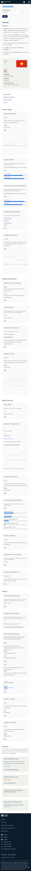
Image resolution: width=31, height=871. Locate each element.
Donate (3, 820)
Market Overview (7, 100)
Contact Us (4, 822)
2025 (5, 249)
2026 (5, 228)
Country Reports (6, 10)
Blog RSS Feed (7, 842)
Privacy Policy (4, 855)
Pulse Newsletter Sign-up (7, 825)
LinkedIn (6, 839)
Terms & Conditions (12, 855)
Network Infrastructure (8, 97)
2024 (5, 130)
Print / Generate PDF (8, 7)
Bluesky (5, 834)
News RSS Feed (7, 844)
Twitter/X (6, 837)
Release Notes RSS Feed (9, 849)
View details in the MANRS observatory (13, 627)
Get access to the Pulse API (8, 828)
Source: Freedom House (9, 783)
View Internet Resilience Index (11, 770)
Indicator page (13, 753)
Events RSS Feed (8, 846)
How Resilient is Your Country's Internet (13, 805)
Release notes (4, 831)
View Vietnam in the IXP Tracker (12, 445)
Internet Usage (6, 94)
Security (5, 102)
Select (4, 16)
